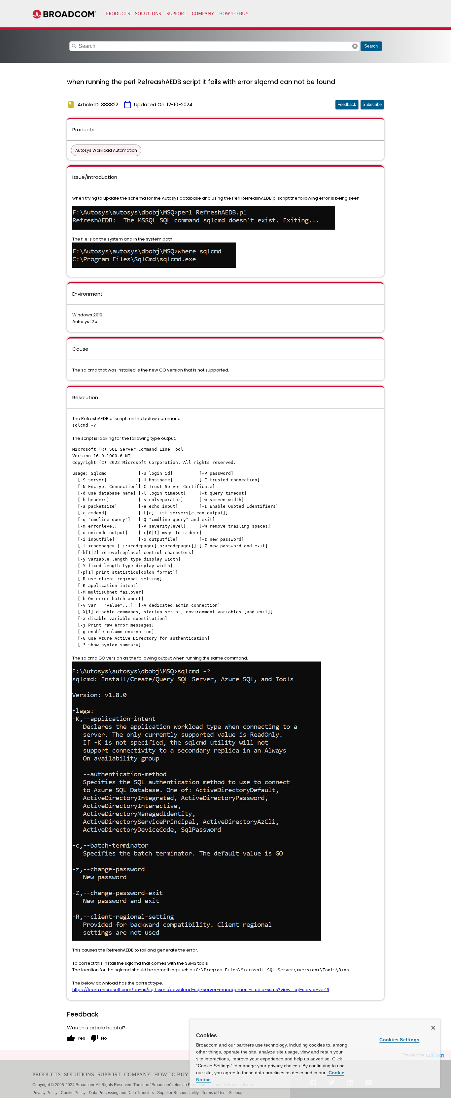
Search (371, 46)
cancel (355, 46)
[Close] (433, 1028)
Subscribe (372, 104)
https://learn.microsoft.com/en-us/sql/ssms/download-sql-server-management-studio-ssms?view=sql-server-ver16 (200, 989)
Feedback (346, 104)
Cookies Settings (399, 1039)
